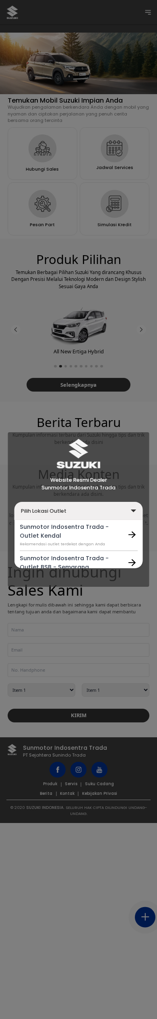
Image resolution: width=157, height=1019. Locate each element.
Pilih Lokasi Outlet (43, 510)
